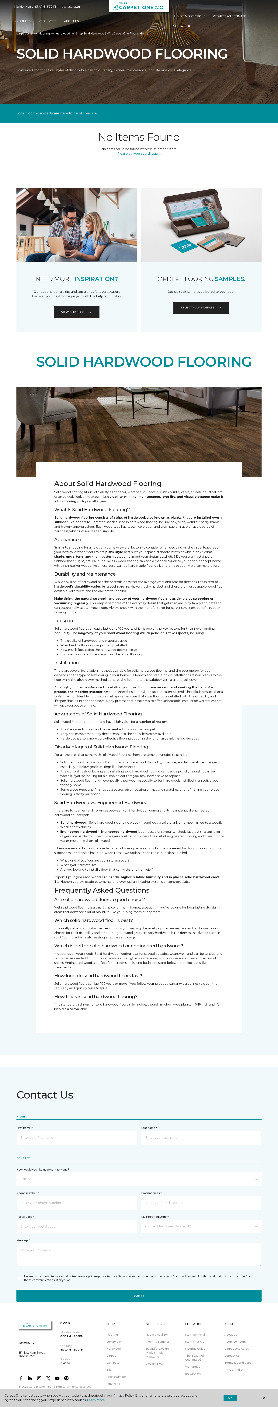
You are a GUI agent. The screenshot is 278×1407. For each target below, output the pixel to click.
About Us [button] (71, 21)
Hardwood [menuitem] (113, 1348)
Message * (23, 1240)
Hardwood (63, 33)
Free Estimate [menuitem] (116, 1376)
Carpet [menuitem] (111, 1355)
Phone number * (27, 1193)
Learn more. (96, 1400)
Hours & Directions (189, 16)
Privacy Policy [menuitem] (234, 1369)
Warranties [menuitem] (192, 1366)
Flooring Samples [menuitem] (158, 1341)
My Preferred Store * (154, 1216)
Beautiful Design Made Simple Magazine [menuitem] (157, 1352)
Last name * (149, 1128)
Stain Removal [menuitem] (195, 1334)
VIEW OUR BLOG (72, 312)
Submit (139, 1295)
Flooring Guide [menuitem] (195, 1348)
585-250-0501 (71, 7)
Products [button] (22, 21)
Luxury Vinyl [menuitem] (114, 1341)
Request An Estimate (229, 16)
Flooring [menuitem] (112, 1334)
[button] (174, 26)
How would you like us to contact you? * (42, 1169)
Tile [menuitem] (109, 1369)
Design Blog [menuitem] (154, 1363)
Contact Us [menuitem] (232, 1355)
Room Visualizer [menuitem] (157, 1334)
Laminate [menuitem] (112, 1362)
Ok (230, 1397)
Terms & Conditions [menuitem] (238, 1362)
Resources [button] (47, 21)
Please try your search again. (139, 153)
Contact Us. (90, 113)
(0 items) (189, 26)
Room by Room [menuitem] (235, 1341)
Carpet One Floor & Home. (47, 1386)
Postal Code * (25, 1216)
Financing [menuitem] (113, 1383)
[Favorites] (182, 26)
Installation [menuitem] (193, 1373)
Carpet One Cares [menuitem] (236, 1348)
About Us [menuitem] (230, 1334)
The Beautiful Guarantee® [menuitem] (194, 1357)
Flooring (44, 33)
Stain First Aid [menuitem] (194, 1341)
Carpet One (24, 33)
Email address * (151, 1193)
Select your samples (197, 307)
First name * (24, 1128)
